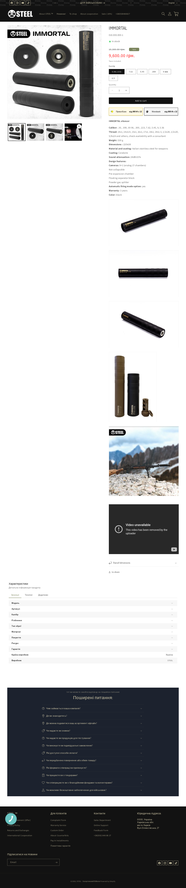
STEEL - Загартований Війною (88, 881)
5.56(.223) (116, 71)
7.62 (131, 71)
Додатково (43, 595)
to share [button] (116, 572)
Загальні (15, 595)
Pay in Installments (60, 840)
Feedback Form (101, 830)
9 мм (165, 71)
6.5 (113, 78)
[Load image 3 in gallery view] (54, 132)
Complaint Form (58, 820)
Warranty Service (58, 825)
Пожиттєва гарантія (60, 845)
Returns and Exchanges (18, 830)
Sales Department (102, 820)
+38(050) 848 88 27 (102, 835)
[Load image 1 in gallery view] (16, 132)
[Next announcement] (131, 3)
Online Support (101, 825)
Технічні (28, 595)
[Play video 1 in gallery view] (73, 132)
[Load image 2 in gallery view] (35, 132)
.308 (154, 71)
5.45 (142, 71)
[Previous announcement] (55, 3)
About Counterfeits (60, 835)
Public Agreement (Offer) (19, 820)
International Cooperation (19, 835)
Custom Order (57, 830)
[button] (163, 14)
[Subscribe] (56, 862)
